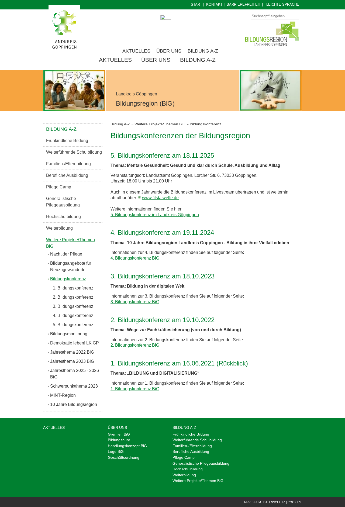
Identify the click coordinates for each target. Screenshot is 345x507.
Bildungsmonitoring (68, 334)
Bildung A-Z (203, 51)
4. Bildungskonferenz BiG (135, 258)
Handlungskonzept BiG (127, 446)
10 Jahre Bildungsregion (73, 404)
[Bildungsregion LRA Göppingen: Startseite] (64, 29)
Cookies (294, 502)
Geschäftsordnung (123, 457)
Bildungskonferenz (68, 279)
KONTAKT (214, 4)
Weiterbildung (59, 228)
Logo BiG (116, 451)
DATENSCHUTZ (274, 502)
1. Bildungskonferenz (73, 288)
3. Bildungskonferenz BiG (135, 301)
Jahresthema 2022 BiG (72, 352)
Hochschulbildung (63, 216)
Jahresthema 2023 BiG (72, 361)
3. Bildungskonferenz (73, 306)
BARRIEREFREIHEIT (244, 4)
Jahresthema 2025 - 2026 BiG (74, 373)
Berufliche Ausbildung (67, 175)
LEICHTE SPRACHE (282, 4)
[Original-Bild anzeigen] (74, 90)
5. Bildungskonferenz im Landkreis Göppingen (155, 214)
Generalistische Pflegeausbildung (63, 201)
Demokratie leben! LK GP (74, 343)
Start (196, 4)
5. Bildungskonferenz (73, 324)
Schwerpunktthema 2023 (74, 386)
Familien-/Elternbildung (68, 163)
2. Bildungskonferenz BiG (135, 345)
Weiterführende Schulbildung (74, 152)
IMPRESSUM (252, 502)
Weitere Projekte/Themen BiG (70, 243)
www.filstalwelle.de (160, 197)
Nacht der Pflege (66, 254)
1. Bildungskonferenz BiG (135, 389)
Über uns (168, 51)
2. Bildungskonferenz (73, 297)
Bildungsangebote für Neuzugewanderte (70, 266)
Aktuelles (136, 51)
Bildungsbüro (119, 440)
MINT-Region (63, 395)
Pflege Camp (58, 187)
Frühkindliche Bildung (67, 140)
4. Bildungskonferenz (73, 315)
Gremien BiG (119, 434)
